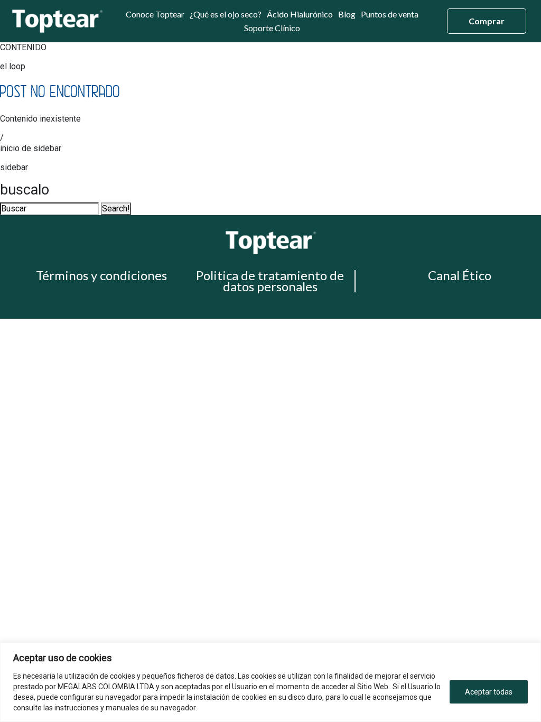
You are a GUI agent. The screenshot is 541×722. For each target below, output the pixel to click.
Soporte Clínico (272, 28)
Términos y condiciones (101, 275)
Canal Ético (459, 275)
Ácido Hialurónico (300, 14)
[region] (270, 682)
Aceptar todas (488, 692)
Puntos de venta (389, 14)
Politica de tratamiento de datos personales (270, 280)
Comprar (487, 21)
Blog (347, 14)
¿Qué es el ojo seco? (226, 14)
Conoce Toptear (155, 14)
